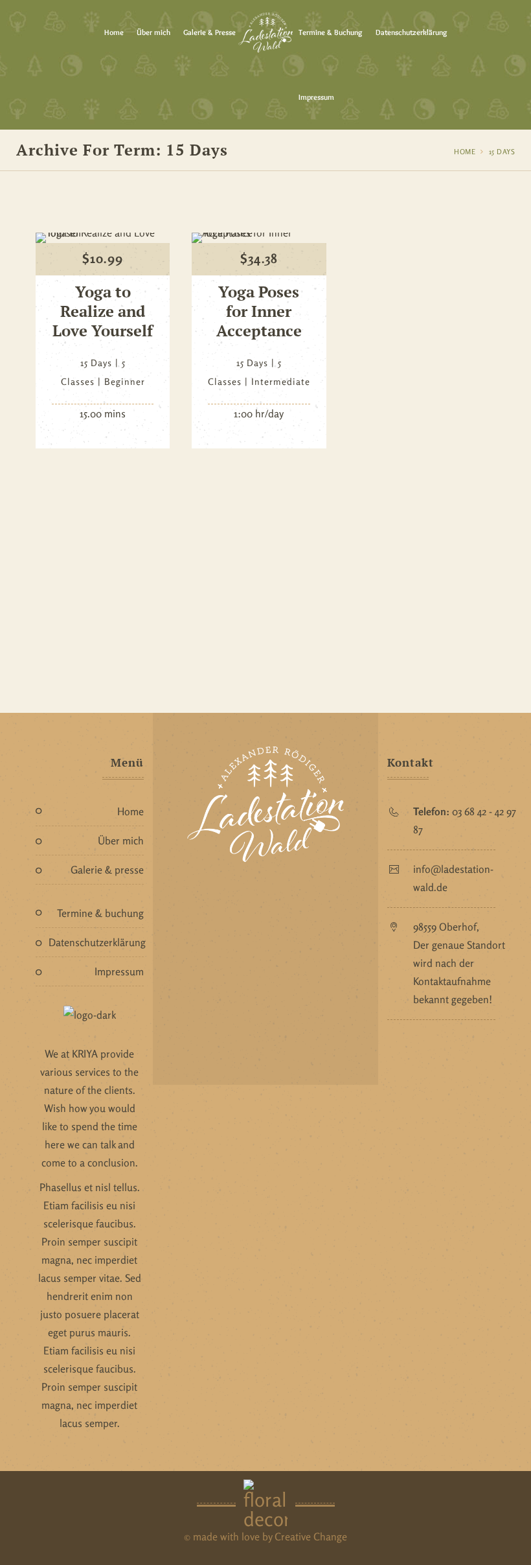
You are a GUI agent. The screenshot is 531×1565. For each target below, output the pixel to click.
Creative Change (311, 1536)
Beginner (124, 381)
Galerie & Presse (209, 32)
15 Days (502, 151)
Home (114, 32)
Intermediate (280, 381)
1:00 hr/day (259, 413)
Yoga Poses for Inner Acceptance (259, 311)
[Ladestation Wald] (265, 32)
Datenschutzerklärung (411, 32)
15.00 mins (103, 413)
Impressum (316, 97)
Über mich (153, 32)
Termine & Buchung (331, 32)
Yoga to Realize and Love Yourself (102, 311)
